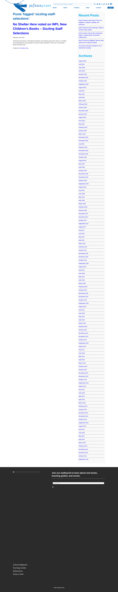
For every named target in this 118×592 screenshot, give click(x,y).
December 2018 (83, 174)
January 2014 (83, 369)
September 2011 (83, 459)
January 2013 (83, 409)
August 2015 (82, 306)
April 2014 (82, 359)
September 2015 (83, 303)
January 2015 (83, 330)
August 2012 (82, 426)
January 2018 (83, 210)
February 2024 (83, 104)
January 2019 (83, 170)
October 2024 (83, 81)
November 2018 (83, 177)
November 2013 (83, 376)
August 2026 (82, 61)
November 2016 (83, 257)
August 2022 (82, 117)
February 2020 (83, 147)
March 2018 (82, 203)
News (87, 7)
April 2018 (82, 200)
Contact (98, 7)
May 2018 (82, 197)
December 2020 (83, 137)
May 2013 (82, 396)
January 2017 (83, 250)
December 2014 (83, 333)
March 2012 (82, 442)
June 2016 (82, 273)
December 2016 (83, 253)
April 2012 (82, 439)
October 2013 (83, 379)
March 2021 (82, 134)
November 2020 (83, 140)
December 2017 (83, 213)
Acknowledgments (20, 565)
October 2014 (83, 340)
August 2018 (82, 187)
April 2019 (82, 167)
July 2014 (81, 350)
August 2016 (82, 267)
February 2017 (83, 247)
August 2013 (82, 386)
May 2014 (82, 356)
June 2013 (82, 393)
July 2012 (81, 429)
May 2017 (82, 237)
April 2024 (82, 97)
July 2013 (81, 389)
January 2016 (83, 290)
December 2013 (83, 373)
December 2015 (83, 293)
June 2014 (82, 353)
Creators (76, 7)
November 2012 (83, 416)
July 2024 (81, 91)
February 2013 (83, 406)
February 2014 (83, 366)
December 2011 (83, 449)
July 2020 (81, 144)
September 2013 (83, 383)
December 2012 (83, 413)
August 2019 (82, 160)
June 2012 (82, 433)
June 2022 (82, 120)
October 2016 (83, 260)
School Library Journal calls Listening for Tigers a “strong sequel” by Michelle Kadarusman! (91, 35)
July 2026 (81, 64)
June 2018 (82, 194)
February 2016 (83, 286)
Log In (111, 7)
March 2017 (82, 243)
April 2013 (82, 399)
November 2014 (83, 336)
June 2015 (82, 313)
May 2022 (82, 124)
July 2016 (81, 270)
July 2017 (81, 230)
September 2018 (83, 184)
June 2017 (82, 233)
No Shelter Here (23, 48)
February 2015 (83, 326)
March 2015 (82, 323)
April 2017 (82, 240)
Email (55, 480)
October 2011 (83, 456)
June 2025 (82, 71)
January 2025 (83, 74)
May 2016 (82, 276)
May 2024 (82, 94)
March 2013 (82, 403)
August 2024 (82, 87)
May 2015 (82, 316)
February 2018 (83, 207)
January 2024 (83, 107)
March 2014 (82, 363)
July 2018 (81, 190)
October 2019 (83, 157)
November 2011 (83, 452)
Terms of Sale (18, 574)
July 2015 (81, 310)
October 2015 (83, 300)
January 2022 (83, 130)
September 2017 (83, 223)
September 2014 (83, 343)
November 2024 (83, 77)
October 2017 (83, 220)
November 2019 (83, 154)
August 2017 (82, 227)
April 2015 (82, 320)
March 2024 (82, 101)
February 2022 (83, 127)
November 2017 (83, 217)
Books (55, 7)
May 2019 (82, 164)
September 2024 (83, 84)
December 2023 (83, 111)
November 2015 (83, 296)
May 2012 (82, 436)
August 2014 (82, 346)
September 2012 (83, 423)
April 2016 (82, 280)
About (65, 7)
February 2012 (83, 446)
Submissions (18, 571)
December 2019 (83, 150)
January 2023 (83, 114)
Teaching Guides (19, 568)
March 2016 (82, 283)
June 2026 (82, 67)
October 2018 (83, 180)
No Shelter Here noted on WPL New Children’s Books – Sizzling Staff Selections (40, 28)
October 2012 (83, 419)
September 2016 (83, 263)
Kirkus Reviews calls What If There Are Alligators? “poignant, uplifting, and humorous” (90, 22)
